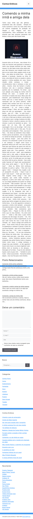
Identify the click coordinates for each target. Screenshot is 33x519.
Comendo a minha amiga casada (12, 275)
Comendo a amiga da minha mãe (12, 296)
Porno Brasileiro (7, 480)
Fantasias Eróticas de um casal (11, 452)
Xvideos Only (6, 499)
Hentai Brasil (6, 495)
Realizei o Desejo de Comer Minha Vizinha (15, 430)
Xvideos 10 (5, 478)
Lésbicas (5, 394)
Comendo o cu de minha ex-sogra (12, 437)
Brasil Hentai (6, 507)
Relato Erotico (6, 476)
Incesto (4, 391)
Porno (4, 482)
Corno (4, 381)
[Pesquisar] (27, 365)
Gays (3, 389)
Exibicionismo (6, 384)
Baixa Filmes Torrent (8, 472)
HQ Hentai (5, 497)
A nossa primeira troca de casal (12, 457)
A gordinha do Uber (8, 450)
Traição (4, 402)
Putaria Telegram (7, 470)
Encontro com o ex (8, 447)
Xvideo (4, 474)
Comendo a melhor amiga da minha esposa (15, 286)
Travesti (4, 404)
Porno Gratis (6, 484)
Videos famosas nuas (9, 494)
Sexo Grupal (6, 399)
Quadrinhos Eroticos (8, 488)
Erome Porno (6, 492)
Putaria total (6, 490)
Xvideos (4, 505)
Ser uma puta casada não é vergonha (13, 422)
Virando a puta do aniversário (11, 417)
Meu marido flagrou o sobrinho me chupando (16, 444)
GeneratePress (26, 516)
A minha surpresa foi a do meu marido (14, 425)
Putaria (4, 397)
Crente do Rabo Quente (9, 420)
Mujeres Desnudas (8, 501)
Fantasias (5, 386)
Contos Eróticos (9, 4)
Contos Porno (6, 378)
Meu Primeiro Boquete (9, 455)
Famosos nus (6, 503)
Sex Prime (5, 486)
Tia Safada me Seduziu (9, 428)
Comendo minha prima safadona (12, 264)
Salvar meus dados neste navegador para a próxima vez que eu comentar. (17, 344)
